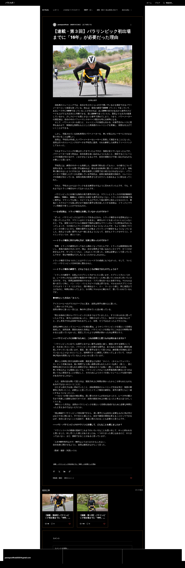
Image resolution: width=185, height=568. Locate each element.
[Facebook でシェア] (54, 471)
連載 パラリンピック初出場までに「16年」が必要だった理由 (74, 464)
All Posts (45, 10)
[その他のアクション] (131, 24)
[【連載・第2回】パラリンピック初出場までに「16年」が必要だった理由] (57, 502)
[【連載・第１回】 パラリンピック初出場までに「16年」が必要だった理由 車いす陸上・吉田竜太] (92, 502)
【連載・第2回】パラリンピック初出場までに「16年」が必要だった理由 (57, 516)
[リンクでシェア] (70, 471)
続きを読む (126, 10)
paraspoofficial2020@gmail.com (17, 558)
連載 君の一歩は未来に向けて (107, 10)
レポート (56, 10)
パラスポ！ (10, 3)
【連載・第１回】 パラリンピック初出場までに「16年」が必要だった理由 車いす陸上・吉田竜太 (92, 516)
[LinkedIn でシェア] (64, 471)
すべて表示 (139, 490)
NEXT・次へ (88, 10)
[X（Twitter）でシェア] (59, 471)
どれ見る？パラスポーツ (71, 10)
